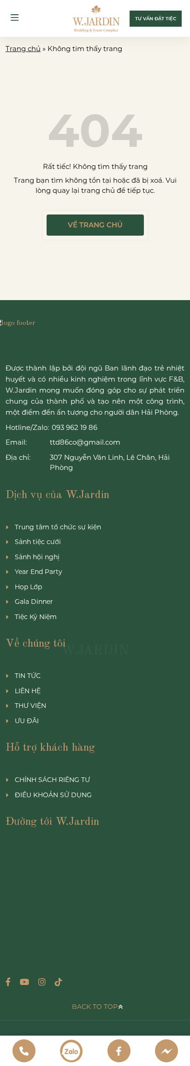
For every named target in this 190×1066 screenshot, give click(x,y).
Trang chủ (23, 48)
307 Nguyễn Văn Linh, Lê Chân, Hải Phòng (110, 462)
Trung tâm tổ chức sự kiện (58, 527)
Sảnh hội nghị (37, 557)
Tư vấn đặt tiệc (155, 19)
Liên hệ (28, 691)
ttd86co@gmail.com (85, 442)
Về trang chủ (95, 224)
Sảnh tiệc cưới (38, 542)
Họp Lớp (28, 587)
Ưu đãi (27, 721)
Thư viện (30, 705)
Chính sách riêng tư (52, 780)
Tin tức (28, 676)
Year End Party (38, 572)
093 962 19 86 (74, 427)
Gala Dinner (34, 601)
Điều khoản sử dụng (53, 795)
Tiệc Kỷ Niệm (36, 617)
